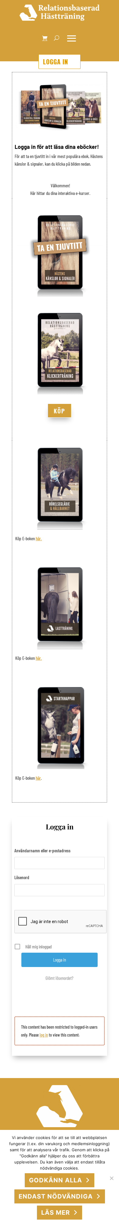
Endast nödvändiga (56, 1196)
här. (39, 538)
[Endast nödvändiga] (111, 1178)
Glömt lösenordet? (59, 978)
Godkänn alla (55, 1180)
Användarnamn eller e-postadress (42, 850)
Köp (59, 410)
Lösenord (21, 877)
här (38, 778)
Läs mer (55, 1212)
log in (44, 1034)
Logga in (55, 61)
